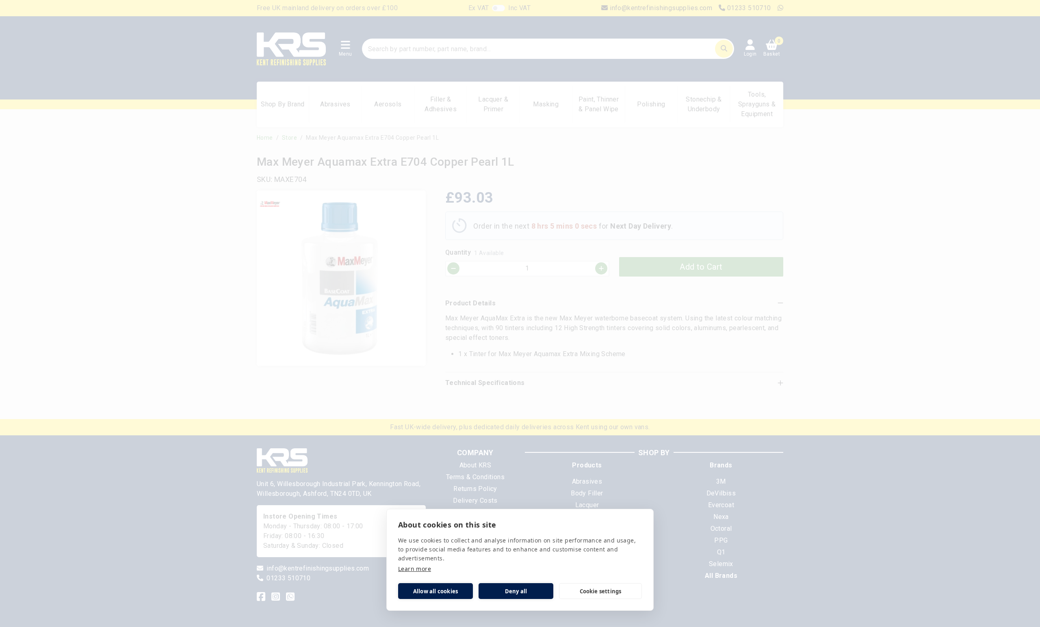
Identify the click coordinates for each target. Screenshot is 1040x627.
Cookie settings (601, 591)
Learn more (414, 569)
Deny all (516, 591)
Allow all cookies (435, 591)
